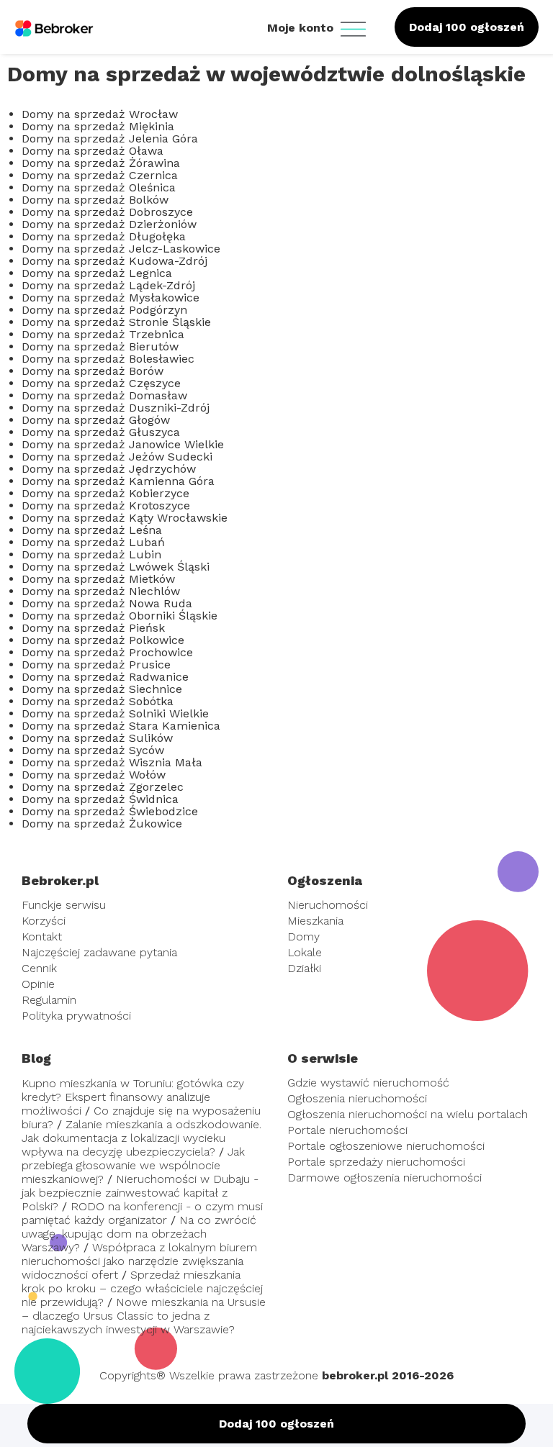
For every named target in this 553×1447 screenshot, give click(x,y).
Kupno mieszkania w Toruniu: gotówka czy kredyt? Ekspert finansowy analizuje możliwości (133, 1096)
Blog (36, 1058)
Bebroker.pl (60, 880)
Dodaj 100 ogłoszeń (466, 27)
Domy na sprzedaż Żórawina (101, 163)
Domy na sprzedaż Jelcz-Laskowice (121, 248)
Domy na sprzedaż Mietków (98, 579)
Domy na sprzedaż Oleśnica (99, 187)
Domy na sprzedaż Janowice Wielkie (123, 444)
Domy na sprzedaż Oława (92, 151)
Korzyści (44, 920)
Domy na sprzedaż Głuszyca (101, 432)
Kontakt (42, 936)
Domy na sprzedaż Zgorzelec (103, 787)
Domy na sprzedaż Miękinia (98, 126)
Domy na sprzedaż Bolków (95, 200)
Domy (303, 936)
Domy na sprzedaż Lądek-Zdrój (108, 285)
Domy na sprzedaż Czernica (100, 175)
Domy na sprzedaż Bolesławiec (108, 359)
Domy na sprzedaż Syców (93, 750)
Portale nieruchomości (347, 1130)
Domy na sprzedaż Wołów (94, 774)
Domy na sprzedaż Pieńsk (93, 628)
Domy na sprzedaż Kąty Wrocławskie (125, 518)
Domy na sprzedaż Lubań (93, 542)
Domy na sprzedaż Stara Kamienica (121, 725)
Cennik (39, 968)
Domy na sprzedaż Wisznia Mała (112, 762)
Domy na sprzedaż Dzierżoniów (109, 224)
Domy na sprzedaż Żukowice (102, 823)
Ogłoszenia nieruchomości (357, 1098)
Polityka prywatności (76, 1015)
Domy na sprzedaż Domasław (104, 395)
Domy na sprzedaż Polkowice (103, 640)
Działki (304, 968)
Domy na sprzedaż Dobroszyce (107, 212)
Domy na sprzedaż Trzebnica (103, 334)
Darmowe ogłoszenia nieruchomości (384, 1177)
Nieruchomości (327, 905)
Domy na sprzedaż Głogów (96, 420)
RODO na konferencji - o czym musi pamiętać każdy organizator (142, 1213)
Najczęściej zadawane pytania (99, 952)
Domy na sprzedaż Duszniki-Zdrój (116, 407)
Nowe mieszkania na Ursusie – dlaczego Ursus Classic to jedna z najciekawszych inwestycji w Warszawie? (144, 1315)
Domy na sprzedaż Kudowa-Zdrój (114, 261)
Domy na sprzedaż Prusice (96, 664)
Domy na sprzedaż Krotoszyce (106, 505)
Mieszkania (315, 920)
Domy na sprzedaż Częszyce (101, 383)
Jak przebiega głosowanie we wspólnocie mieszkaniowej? (133, 1165)
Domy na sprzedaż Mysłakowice (110, 297)
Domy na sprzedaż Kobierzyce (105, 493)
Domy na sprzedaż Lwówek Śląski (116, 566)
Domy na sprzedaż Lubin (91, 554)
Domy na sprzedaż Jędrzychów (109, 469)
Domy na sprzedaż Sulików (97, 738)
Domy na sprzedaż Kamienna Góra (118, 481)
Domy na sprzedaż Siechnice (102, 689)
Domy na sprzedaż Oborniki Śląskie (119, 615)
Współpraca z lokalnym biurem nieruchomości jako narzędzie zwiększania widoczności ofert (139, 1261)
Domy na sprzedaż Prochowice (107, 652)
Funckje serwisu (64, 905)
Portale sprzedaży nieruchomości (376, 1162)
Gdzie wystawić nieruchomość (368, 1082)
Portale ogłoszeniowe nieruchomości (386, 1146)
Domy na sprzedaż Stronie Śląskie (116, 322)
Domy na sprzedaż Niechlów (101, 591)
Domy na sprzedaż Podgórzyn (104, 310)
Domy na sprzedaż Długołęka (104, 236)
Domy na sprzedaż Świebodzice (110, 811)
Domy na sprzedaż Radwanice (105, 677)
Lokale (304, 952)
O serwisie (322, 1058)
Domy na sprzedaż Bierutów (100, 346)
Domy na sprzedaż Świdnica (100, 799)
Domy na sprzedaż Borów (92, 371)
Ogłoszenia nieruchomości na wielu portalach (407, 1114)
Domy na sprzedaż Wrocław (100, 114)
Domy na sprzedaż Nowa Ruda (107, 603)
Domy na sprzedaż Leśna (92, 530)
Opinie (38, 984)
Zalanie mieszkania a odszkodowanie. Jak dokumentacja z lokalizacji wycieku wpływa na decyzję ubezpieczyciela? (141, 1137)
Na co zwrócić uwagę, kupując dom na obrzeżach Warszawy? (139, 1233)
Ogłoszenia (324, 880)
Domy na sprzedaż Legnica (97, 273)
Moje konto (302, 28)
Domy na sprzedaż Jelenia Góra (110, 138)
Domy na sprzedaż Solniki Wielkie (115, 713)
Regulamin (49, 1000)
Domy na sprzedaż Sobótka (98, 701)
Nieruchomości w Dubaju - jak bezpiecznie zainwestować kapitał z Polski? (140, 1192)
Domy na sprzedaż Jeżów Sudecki (117, 456)
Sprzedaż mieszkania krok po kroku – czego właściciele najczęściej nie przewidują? (142, 1288)
